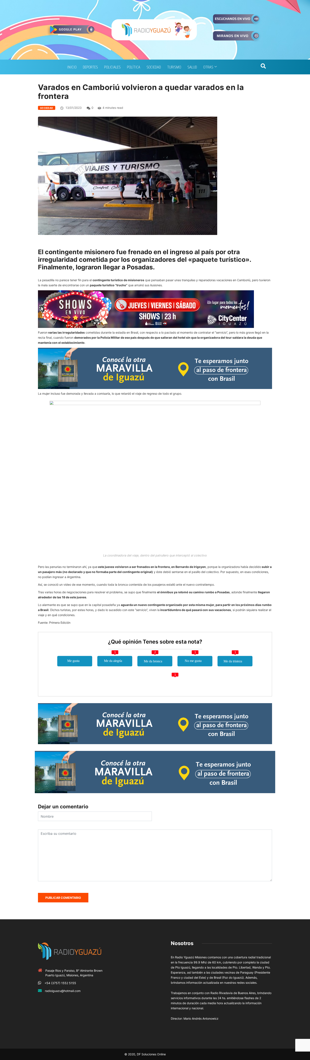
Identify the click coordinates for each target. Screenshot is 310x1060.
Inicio (72, 67)
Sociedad (154, 67)
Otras (208, 67)
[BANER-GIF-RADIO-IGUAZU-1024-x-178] (146, 309)
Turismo (174, 67)
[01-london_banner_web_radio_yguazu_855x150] (155, 368)
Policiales (112, 67)
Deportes (90, 67)
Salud (192, 67)
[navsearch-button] (263, 67)
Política (133, 67)
